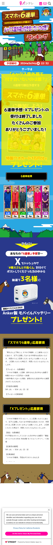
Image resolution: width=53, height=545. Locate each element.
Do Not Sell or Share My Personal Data (26, 534)
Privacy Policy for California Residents (26, 528)
